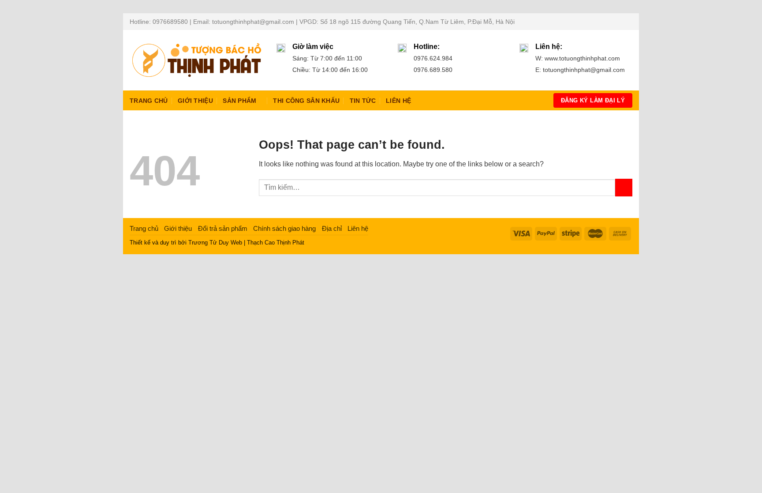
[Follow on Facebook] (602, 22)
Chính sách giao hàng (284, 228)
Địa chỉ (332, 228)
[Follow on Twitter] (619, 22)
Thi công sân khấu (306, 100)
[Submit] (623, 187)
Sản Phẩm (239, 100)
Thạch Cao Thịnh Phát (275, 242)
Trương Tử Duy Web (215, 242)
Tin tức (363, 100)
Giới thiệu (195, 100)
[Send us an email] (628, 22)
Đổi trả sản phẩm (222, 228)
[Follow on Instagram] (611, 22)
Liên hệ (398, 100)
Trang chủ (149, 100)
